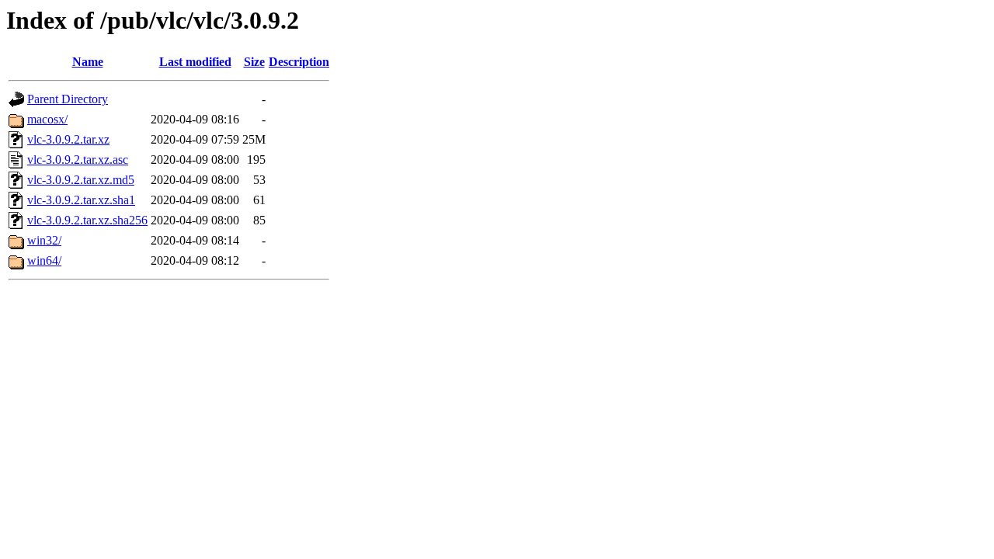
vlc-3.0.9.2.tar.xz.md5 (80, 179)
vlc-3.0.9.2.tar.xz (68, 139)
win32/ (44, 240)
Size (254, 61)
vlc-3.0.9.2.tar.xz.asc (77, 159)
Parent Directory (67, 99)
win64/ (44, 260)
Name (87, 61)
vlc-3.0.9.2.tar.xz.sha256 (87, 220)
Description (299, 61)
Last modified (195, 61)
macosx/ (47, 119)
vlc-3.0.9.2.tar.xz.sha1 (81, 200)
